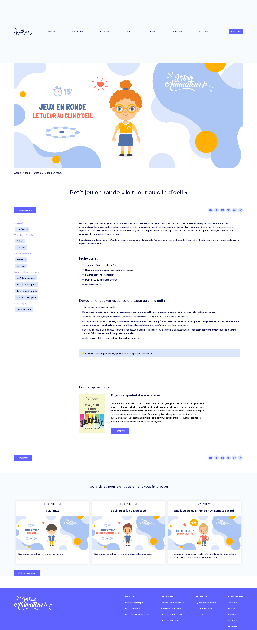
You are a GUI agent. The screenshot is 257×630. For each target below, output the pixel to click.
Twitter (231, 608)
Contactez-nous (204, 608)
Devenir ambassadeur (171, 614)
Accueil (18, 172)
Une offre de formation (137, 614)
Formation (104, 31)
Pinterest (232, 626)
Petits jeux (38, 172)
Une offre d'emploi (134, 602)
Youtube (232, 614)
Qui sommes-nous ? (206, 602)
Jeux (129, 31)
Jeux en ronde (55, 172)
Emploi (51, 31)
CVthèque (77, 31)
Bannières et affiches (171, 608)
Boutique (177, 31)
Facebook (233, 602)
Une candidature (133, 608)
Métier (152, 31)
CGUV (199, 614)
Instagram (233, 620)
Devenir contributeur (171, 620)
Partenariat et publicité (172, 602)
